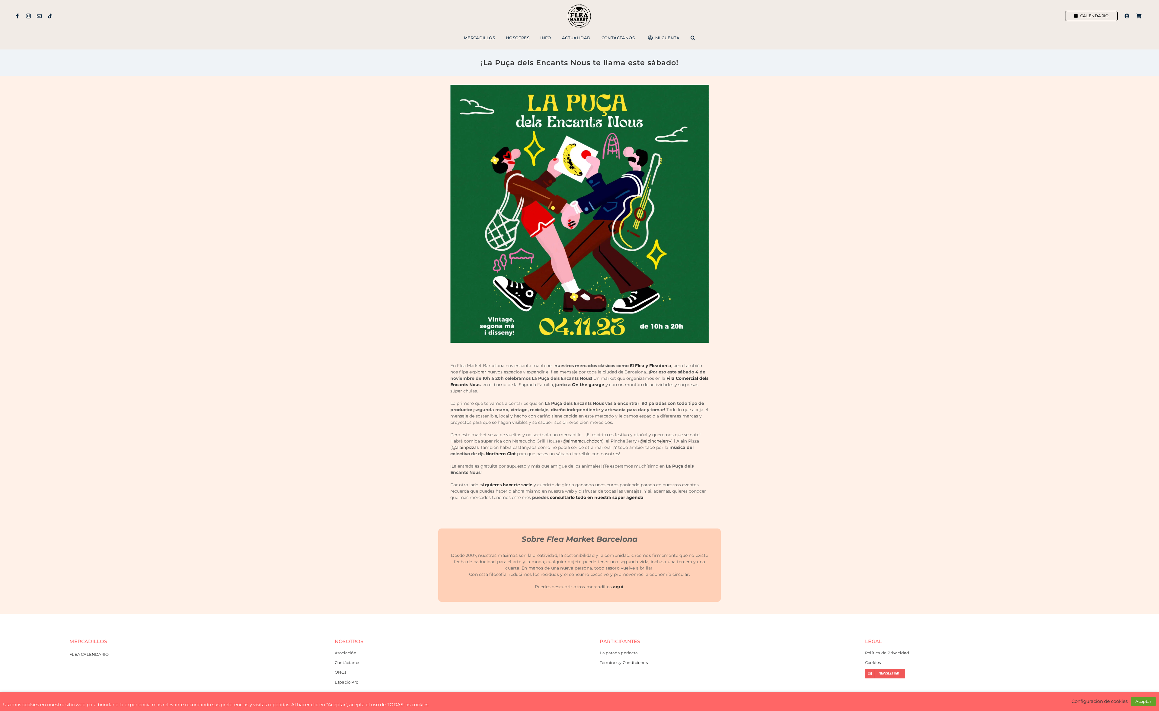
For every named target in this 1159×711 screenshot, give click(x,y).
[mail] (39, 16)
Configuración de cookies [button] (1099, 701)
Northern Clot (501, 453)
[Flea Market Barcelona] (579, 5)
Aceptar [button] (1143, 701)
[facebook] (17, 16)
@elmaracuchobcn (582, 441)
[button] (693, 38)
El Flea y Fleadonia (650, 365)
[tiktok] (50, 16)
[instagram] (28, 16)
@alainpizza (464, 447)
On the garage (588, 384)
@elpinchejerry (655, 441)
